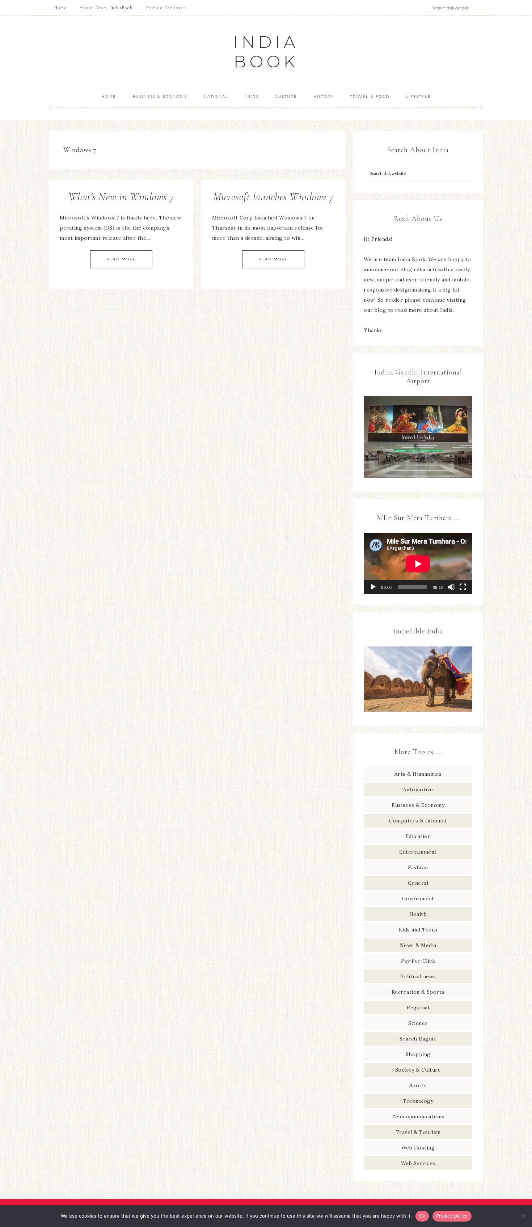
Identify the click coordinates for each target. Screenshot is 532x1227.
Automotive (418, 789)
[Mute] (451, 587)
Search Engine (418, 1038)
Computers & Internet (418, 820)
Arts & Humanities (418, 774)
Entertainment (418, 852)
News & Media (418, 945)
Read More (121, 259)
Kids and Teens (418, 929)
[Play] (373, 587)
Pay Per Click (418, 961)
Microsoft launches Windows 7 (273, 197)
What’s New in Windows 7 (121, 197)
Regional (418, 1007)
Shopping (418, 1054)
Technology (418, 1101)
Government (418, 898)
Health (418, 914)
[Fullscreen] (462, 587)
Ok (422, 1216)
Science (418, 1023)
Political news (418, 976)
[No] (523, 1216)
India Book (266, 51)
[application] (418, 563)
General (418, 883)
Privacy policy (452, 1216)
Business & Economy (418, 805)
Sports (418, 1085)
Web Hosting (418, 1147)
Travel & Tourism (418, 1132)
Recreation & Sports (418, 992)
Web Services (418, 1163)
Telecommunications (418, 1116)
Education (418, 836)
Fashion (418, 867)
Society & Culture (418, 1070)
